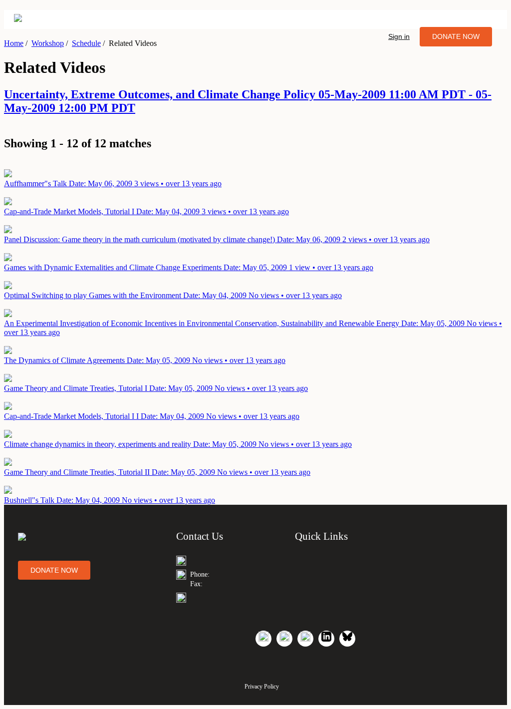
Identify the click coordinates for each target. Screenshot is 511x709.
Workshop (47, 43)
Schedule (86, 43)
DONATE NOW (456, 36)
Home (13, 43)
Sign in (399, 36)
